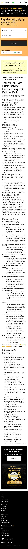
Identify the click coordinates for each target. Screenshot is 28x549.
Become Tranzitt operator (7, 525)
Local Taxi (3, 506)
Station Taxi (3, 508)
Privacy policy (4, 520)
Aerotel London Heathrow (14, 364)
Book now (13, 458)
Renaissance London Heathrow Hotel (16, 443)
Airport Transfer (4, 504)
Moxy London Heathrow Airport (15, 424)
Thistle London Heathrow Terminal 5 (16, 389)
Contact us (3, 516)
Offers (2, 497)
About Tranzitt (4, 514)
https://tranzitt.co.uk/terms (12, 342)
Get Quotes (14, 43)
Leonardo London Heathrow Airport (16, 397)
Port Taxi (3, 510)
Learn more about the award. (9, 72)
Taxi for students (4, 501)
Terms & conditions (5, 522)
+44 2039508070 (16, 96)
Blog (2, 495)
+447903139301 (21, 114)
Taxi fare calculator (5, 499)
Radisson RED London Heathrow (15, 381)
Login (21, 2)
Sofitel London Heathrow (13, 416)
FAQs (2, 518)
